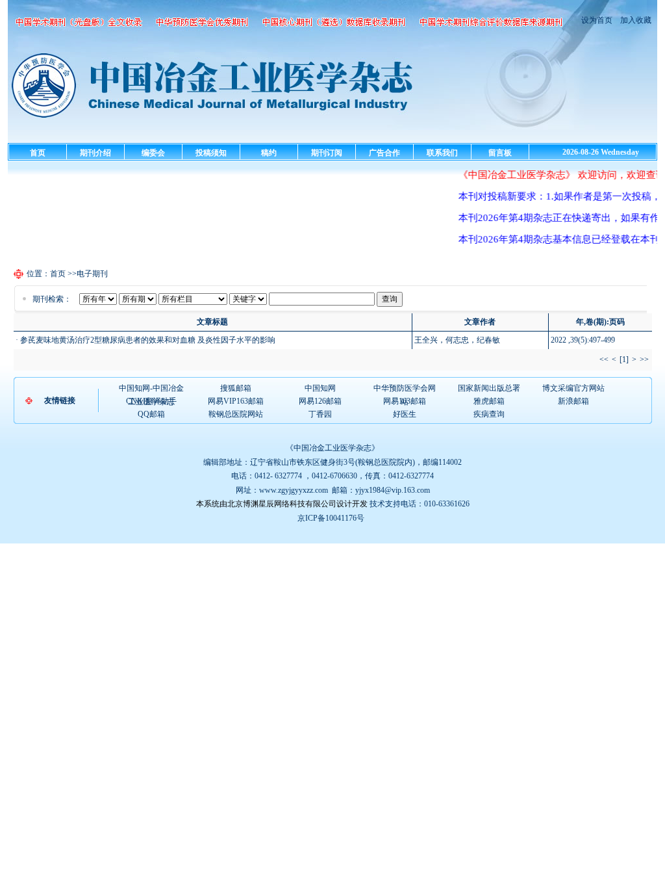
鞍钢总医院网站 (235, 414)
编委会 (153, 152)
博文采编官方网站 (573, 388)
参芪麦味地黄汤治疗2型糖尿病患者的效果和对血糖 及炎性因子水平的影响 (147, 340)
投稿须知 (211, 152)
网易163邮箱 (404, 401)
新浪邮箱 (573, 401)
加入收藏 (634, 20)
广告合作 (384, 152)
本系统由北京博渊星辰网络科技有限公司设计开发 (282, 503)
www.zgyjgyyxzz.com (293, 490)
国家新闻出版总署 (489, 388)
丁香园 (320, 414)
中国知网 (320, 388)
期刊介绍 (95, 152)
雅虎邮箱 (489, 401)
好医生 (404, 414)
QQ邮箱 (151, 414)
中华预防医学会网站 (404, 389)
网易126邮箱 (320, 401)
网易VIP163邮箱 (236, 401)
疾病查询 (489, 414)
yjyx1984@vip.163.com (392, 490)
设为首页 (596, 20)
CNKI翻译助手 (151, 401)
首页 (37, 152)
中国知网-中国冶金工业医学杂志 (151, 389)
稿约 (269, 152)
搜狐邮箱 (235, 388)
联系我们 (442, 152)
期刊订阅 (326, 152)
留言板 (500, 152)
